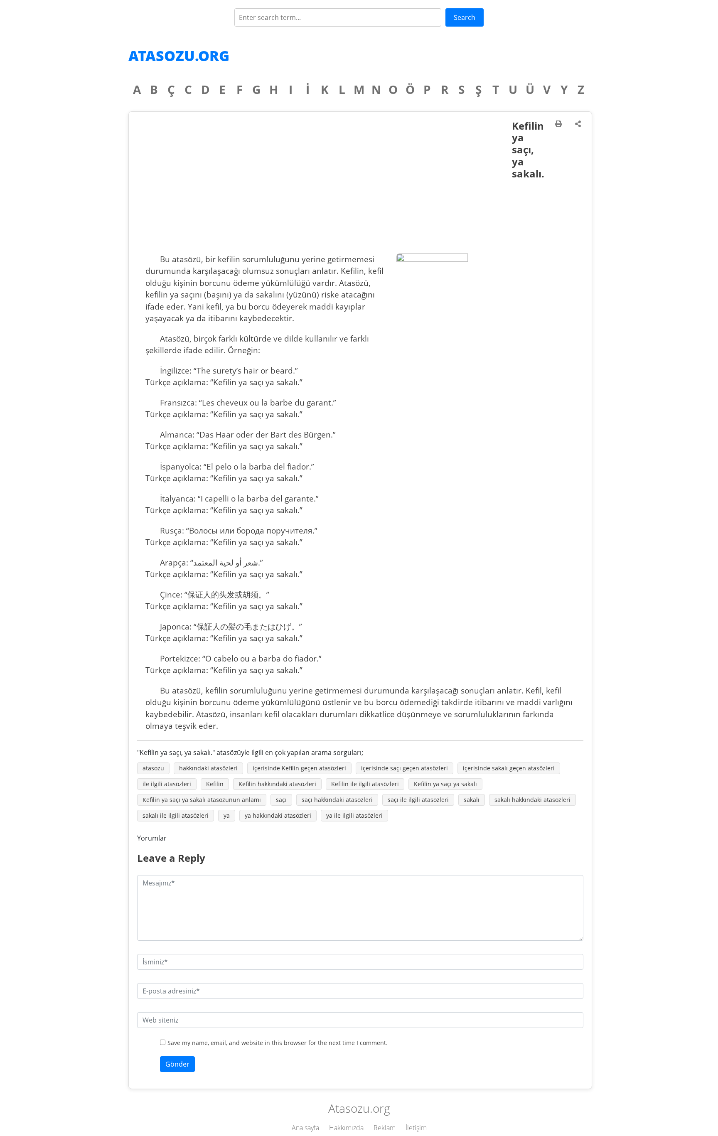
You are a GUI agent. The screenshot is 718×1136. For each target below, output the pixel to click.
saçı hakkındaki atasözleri (337, 800)
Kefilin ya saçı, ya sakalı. (528, 149)
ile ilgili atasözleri (167, 784)
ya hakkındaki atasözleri (278, 815)
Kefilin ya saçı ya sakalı (445, 784)
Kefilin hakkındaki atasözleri (277, 784)
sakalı (471, 800)
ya (227, 815)
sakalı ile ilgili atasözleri (176, 815)
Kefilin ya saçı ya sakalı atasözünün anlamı (202, 800)
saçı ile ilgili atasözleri (418, 800)
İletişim (416, 1127)
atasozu (153, 768)
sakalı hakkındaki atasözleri (532, 800)
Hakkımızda (346, 1127)
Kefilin (215, 784)
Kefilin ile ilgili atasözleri (365, 784)
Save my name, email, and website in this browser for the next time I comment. (277, 1043)
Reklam (385, 1127)
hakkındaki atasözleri (208, 768)
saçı (281, 800)
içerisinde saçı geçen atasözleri (404, 768)
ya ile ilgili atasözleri (354, 815)
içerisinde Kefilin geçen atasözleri (299, 768)
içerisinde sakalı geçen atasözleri (509, 768)
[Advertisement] (324, 182)
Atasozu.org (178, 55)
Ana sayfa (305, 1127)
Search (464, 17)
